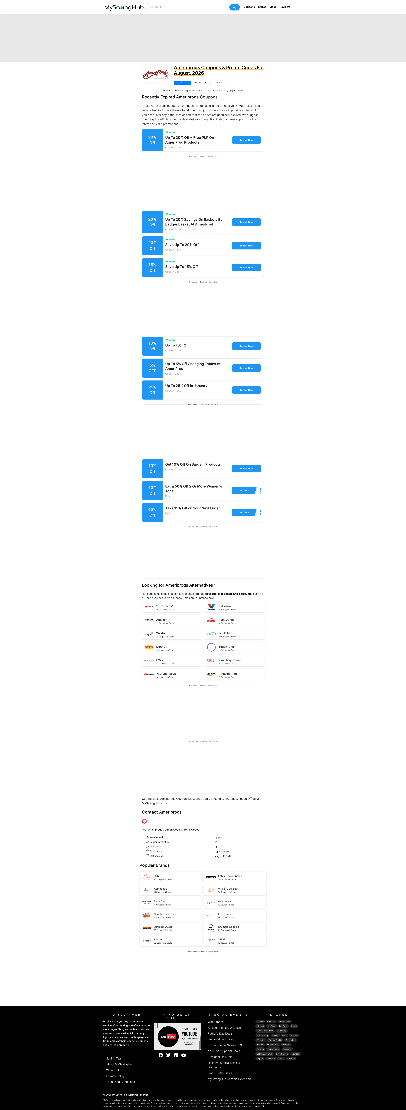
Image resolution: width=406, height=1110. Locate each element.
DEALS (219, 83)
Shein (281, 1058)
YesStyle (271, 1026)
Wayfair (260, 1044)
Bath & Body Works (265, 1030)
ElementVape (273, 1049)
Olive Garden (282, 1054)
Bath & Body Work (264, 1054)
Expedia (260, 1049)
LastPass (283, 1026)
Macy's (260, 1021)
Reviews (285, 6)
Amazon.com (284, 1021)
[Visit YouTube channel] (177, 1036)
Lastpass (286, 1044)
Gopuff (260, 1058)
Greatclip (271, 1058)
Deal (167, 496)
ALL (182, 83)
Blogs (272, 6)
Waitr (284, 1035)
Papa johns (290, 1040)
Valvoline (271, 1021)
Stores (262, 6)
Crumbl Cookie (275, 1040)
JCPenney (281, 1030)
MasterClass (272, 1044)
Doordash (287, 1049)
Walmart (260, 1026)
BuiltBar (294, 1035)
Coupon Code (173, 147)
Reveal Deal (246, 140)
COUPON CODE (201, 83)
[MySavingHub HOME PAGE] (124, 7)
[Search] (234, 7)
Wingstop (261, 1040)
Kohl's (294, 1026)
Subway (291, 1058)
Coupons (249, 6)
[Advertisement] (203, 38)
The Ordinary (262, 1035)
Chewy (275, 1035)
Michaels (295, 1054)
